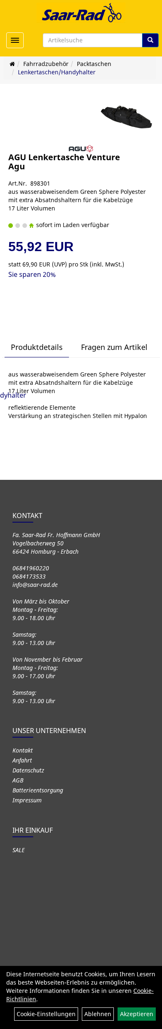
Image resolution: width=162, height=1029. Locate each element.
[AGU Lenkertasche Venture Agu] (127, 117)
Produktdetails (37, 347)
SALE (18, 850)
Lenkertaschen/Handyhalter (57, 72)
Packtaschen (94, 64)
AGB (17, 780)
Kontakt (22, 750)
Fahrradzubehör (46, 64)
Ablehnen (97, 1014)
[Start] (12, 64)
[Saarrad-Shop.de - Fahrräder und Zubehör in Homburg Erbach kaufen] (81, 12)
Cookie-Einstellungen (46, 1014)
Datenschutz (28, 770)
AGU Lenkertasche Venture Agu (64, 162)
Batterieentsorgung (37, 790)
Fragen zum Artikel (114, 347)
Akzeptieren (136, 1014)
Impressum (27, 800)
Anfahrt (22, 760)
